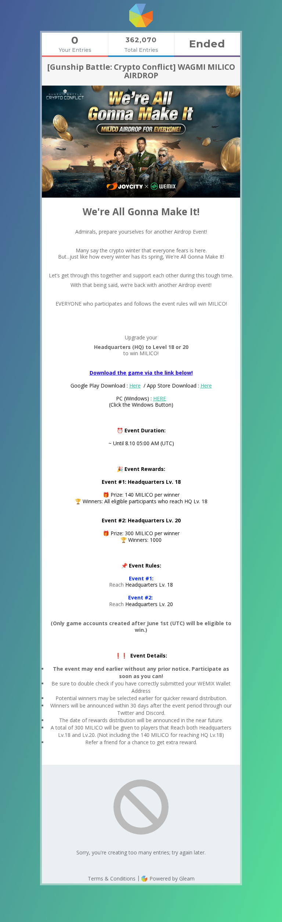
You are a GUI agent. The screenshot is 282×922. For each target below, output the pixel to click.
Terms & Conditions (111, 878)
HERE (159, 398)
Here (135, 385)
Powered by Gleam (171, 878)
